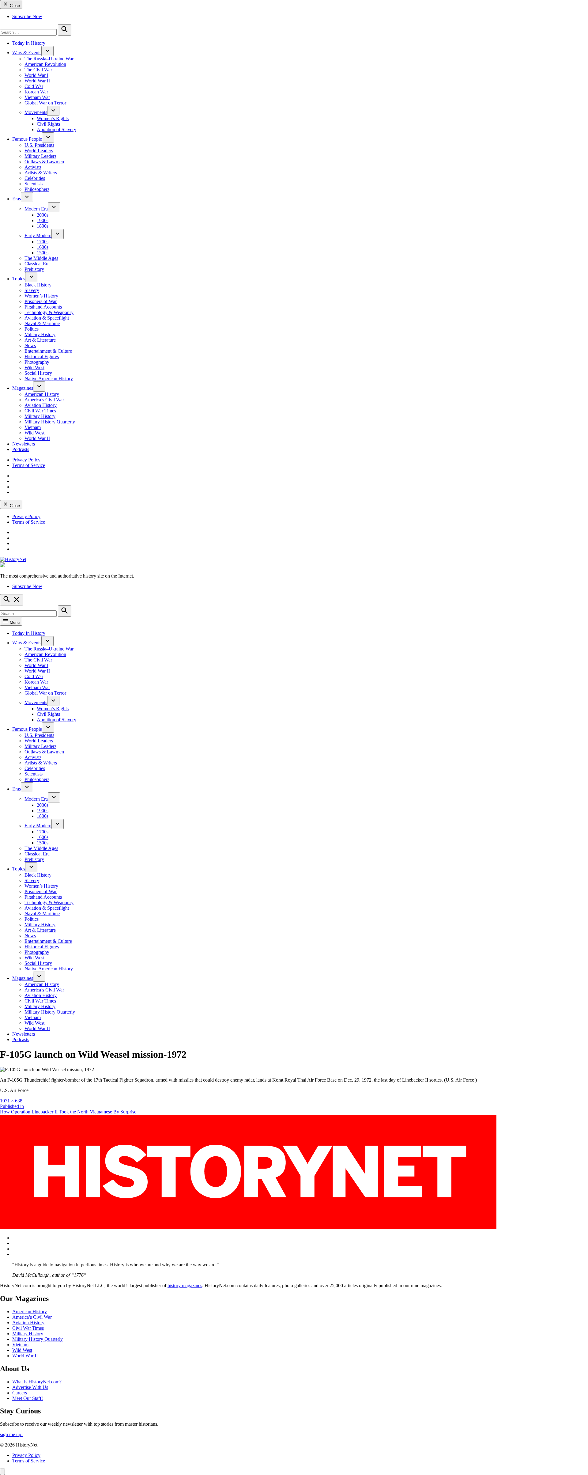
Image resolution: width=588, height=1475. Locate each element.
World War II (37, 80)
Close (14, 5)
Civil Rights (48, 124)
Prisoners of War (40, 301)
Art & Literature (40, 340)
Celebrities (34, 178)
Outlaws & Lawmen (44, 161)
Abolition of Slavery (56, 129)
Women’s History (41, 295)
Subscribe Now (27, 16)
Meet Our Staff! (27, 1398)
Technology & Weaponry (49, 312)
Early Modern (37, 235)
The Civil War (38, 69)
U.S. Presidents (39, 145)
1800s (42, 226)
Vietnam (32, 427)
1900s (42, 220)
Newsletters (23, 443)
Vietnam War (37, 97)
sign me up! (11, 1434)
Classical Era (37, 263)
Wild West (34, 367)
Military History (39, 334)
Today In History (28, 43)
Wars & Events (26, 52)
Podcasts (20, 449)
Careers (19, 1392)
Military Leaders (40, 156)
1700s (42, 241)
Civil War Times (40, 410)
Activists (32, 167)
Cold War (33, 86)
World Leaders (38, 150)
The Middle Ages (41, 258)
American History (41, 394)
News (30, 345)
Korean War (36, 91)
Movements (35, 112)
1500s (42, 252)
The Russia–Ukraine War (49, 58)
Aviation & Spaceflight (46, 317)
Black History (37, 284)
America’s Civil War (44, 399)
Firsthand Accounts (43, 306)
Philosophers (36, 189)
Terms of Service (28, 465)
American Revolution (45, 64)
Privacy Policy (26, 459)
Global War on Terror (45, 102)
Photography (36, 362)
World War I (36, 75)
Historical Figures (41, 356)
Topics (18, 278)
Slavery (31, 290)
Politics (31, 329)
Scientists (33, 183)
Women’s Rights (53, 118)
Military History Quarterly (49, 421)
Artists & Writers (40, 172)
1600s (42, 247)
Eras (16, 198)
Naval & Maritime (42, 323)
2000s (42, 215)
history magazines (185, 1285)
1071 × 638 (11, 1100)
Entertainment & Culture (48, 351)
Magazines (22, 388)
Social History (38, 373)
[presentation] (47, 51)
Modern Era (36, 208)
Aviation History (40, 405)
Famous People (27, 139)
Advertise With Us (30, 1387)
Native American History (48, 378)
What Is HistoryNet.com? (37, 1381)
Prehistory (34, 269)
